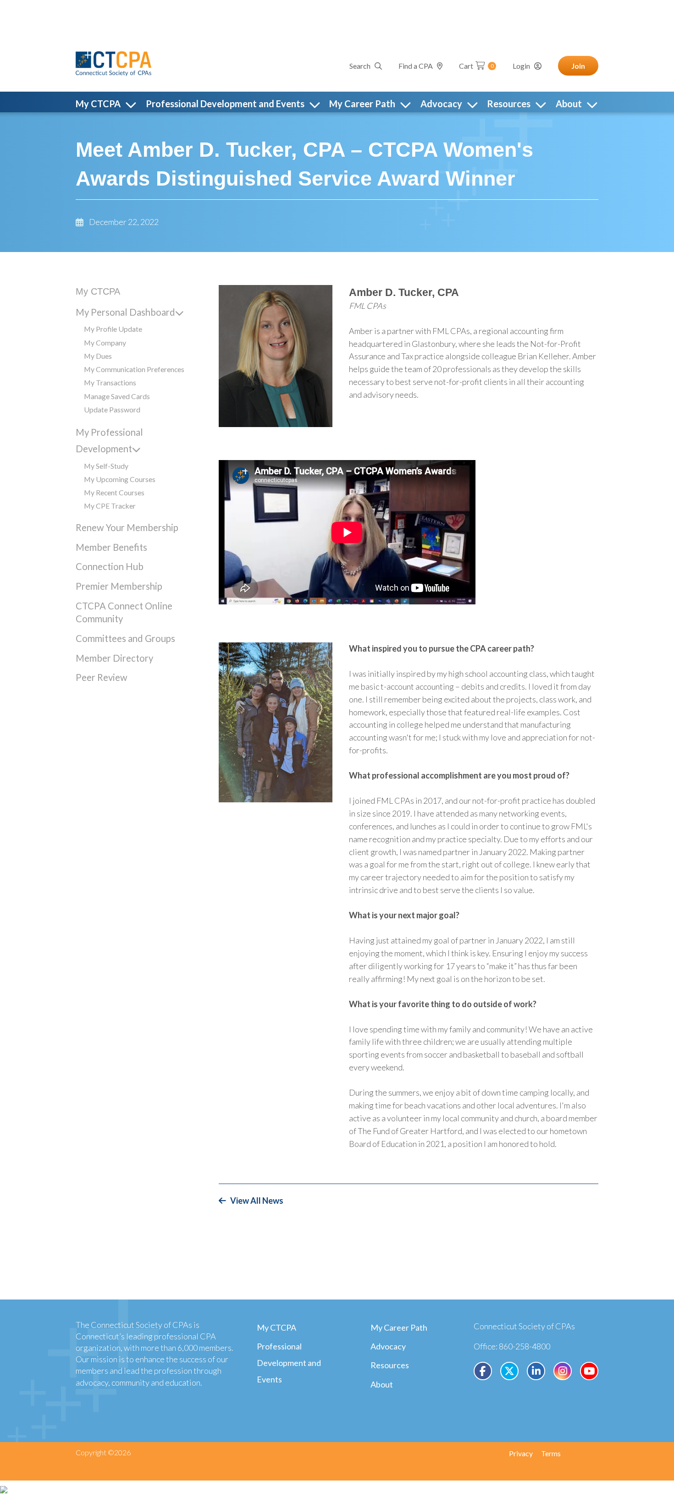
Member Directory (114, 658)
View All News (256, 1200)
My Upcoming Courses (119, 479)
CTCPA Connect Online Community (124, 612)
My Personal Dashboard (125, 312)
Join (578, 65)
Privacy (521, 1453)
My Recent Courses (114, 492)
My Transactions (110, 382)
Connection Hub (110, 566)
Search (359, 65)
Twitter (509, 1371)
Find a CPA (415, 65)
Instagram (562, 1371)
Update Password (112, 409)
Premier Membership (119, 586)
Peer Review (101, 677)
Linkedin (536, 1371)
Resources (389, 1365)
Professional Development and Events (289, 1362)
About (381, 1384)
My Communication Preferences (134, 369)
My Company (105, 342)
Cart (476, 65)
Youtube (589, 1371)
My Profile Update (113, 328)
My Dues (98, 355)
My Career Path (398, 1327)
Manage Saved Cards (117, 396)
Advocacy (388, 1346)
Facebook (483, 1371)
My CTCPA (98, 291)
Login (521, 65)
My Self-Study (106, 465)
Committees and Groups (125, 638)
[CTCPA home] (113, 62)
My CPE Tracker (110, 505)
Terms (551, 1453)
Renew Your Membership (127, 527)
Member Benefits (111, 547)
